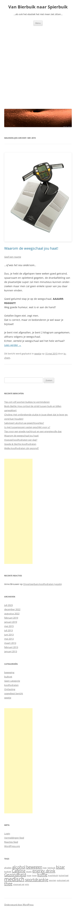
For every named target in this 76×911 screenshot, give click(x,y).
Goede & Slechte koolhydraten (20, 444)
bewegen (34, 866)
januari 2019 (10, 622)
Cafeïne (18, 870)
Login (7, 833)
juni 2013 (9, 634)
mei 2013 (9, 638)
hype (34, 875)
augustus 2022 (11, 613)
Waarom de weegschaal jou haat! (31, 248)
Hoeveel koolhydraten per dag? (20, 439)
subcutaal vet (63, 880)
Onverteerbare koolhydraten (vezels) (42, 584)
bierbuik (51, 867)
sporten (52, 880)
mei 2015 (9, 626)
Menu (38, 23)
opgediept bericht (13, 693)
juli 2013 (8, 630)
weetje (37, 353)
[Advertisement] (38, 65)
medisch (14, 879)
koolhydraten (11, 685)
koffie (42, 874)
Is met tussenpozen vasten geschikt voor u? (27, 427)
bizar (60, 866)
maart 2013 (10, 643)
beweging (9, 672)
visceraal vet (18, 884)
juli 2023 (8, 605)
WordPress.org (12, 846)
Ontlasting (9, 689)
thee (8, 883)
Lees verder (12, 345)
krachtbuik (53, 875)
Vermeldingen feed (14, 837)
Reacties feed (11, 842)
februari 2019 (11, 617)
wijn (27, 884)
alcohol (18, 866)
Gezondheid (15, 874)
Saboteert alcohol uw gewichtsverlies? (24, 423)
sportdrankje (36, 879)
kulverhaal (63, 875)
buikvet (8, 676)
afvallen (7, 867)
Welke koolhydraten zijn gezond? (21, 448)
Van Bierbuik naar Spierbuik (38, 7)
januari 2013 (10, 651)
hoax (29, 875)
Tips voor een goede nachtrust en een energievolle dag (33, 431)
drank (29, 871)
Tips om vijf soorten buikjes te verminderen (27, 402)
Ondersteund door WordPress (19, 904)
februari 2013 (11, 647)
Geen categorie (12, 680)
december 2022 (12, 609)
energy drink (43, 870)
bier (45, 867)
